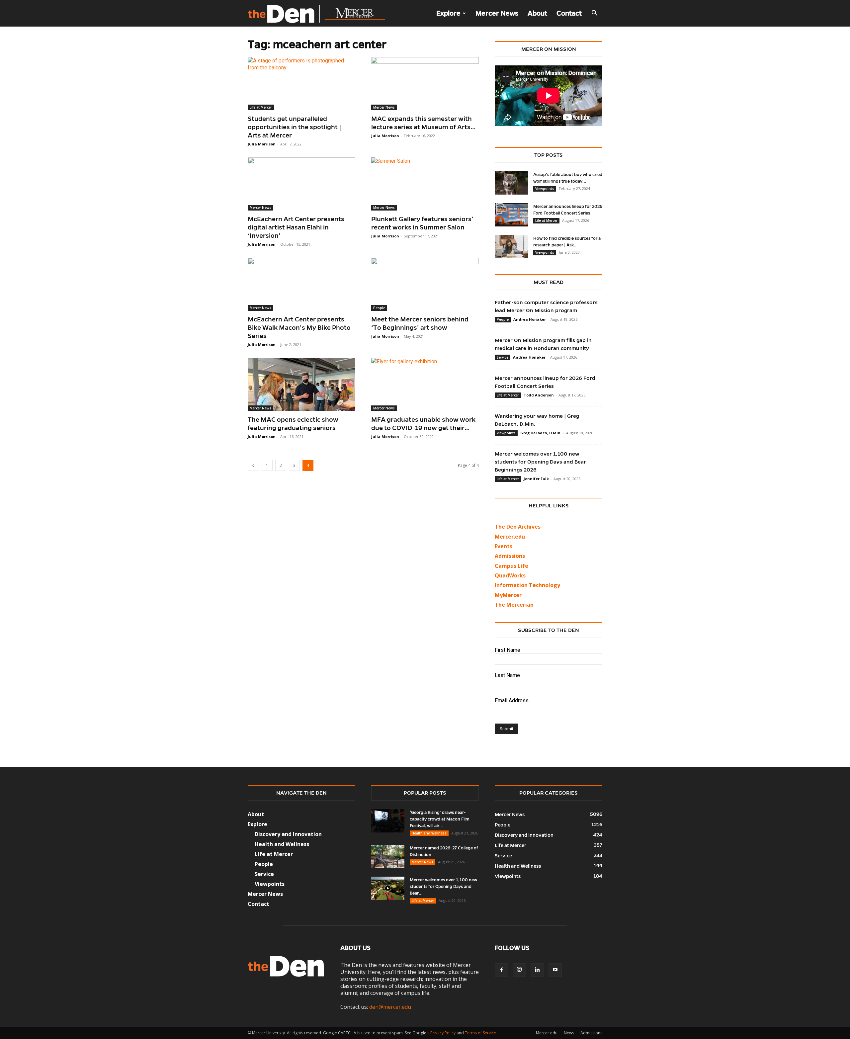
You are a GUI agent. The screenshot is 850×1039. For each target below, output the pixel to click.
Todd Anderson (539, 394)
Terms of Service (480, 1033)
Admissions (591, 1033)
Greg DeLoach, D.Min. (540, 432)
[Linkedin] (537, 970)
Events (503, 546)
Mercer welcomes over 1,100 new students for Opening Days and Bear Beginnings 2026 (540, 462)
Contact (569, 13)
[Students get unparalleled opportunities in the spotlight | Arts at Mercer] (301, 83)
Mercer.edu (510, 536)
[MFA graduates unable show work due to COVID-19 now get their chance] (425, 384)
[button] (594, 13)
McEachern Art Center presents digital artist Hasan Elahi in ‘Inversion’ (296, 227)
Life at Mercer (261, 107)
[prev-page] (253, 465)
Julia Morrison (262, 143)
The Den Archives (518, 526)
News (569, 1033)
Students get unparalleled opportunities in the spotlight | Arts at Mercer (294, 127)
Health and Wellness (429, 833)
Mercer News (496, 13)
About (537, 13)
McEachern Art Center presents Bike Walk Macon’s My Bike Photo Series (299, 327)
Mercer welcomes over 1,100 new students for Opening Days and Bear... (443, 887)
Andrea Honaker (529, 319)
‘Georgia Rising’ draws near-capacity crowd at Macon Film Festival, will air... (439, 819)
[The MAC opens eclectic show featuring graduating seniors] (301, 384)
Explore (448, 13)
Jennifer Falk (536, 478)
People (379, 307)
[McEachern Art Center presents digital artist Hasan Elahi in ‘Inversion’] (301, 184)
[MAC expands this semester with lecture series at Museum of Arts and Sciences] (425, 83)
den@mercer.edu (390, 1006)
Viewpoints (544, 188)
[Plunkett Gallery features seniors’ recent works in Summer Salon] (425, 184)
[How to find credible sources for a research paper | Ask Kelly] (511, 246)
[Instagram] (519, 970)
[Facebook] (501, 970)
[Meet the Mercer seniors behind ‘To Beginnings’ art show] (425, 284)
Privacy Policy (443, 1033)
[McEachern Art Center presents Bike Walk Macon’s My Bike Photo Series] (301, 284)
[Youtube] (555, 970)
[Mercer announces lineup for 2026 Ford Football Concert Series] (511, 214)
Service (502, 357)
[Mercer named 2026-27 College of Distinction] (387, 856)
